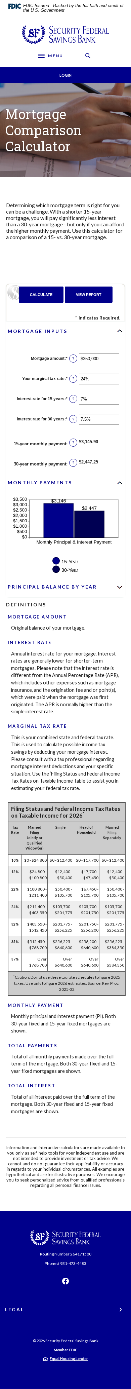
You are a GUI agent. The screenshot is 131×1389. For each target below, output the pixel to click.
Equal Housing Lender (69, 1358)
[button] (65, 331)
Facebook (65, 1281)
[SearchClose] (88, 56)
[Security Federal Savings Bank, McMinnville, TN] (65, 34)
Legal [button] (14, 1309)
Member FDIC (66, 1350)
